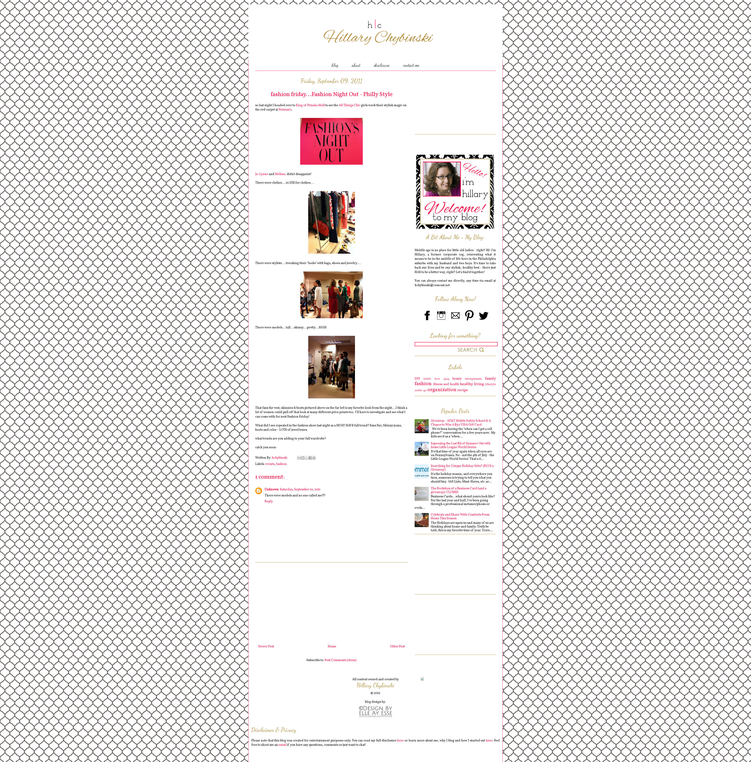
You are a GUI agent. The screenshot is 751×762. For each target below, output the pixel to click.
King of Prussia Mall (310, 105)
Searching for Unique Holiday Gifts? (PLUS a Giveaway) (462, 468)
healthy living (472, 384)
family (490, 378)
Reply (269, 501)
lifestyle (490, 384)
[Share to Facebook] (310, 458)
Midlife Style (431, 379)
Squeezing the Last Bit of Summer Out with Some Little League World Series (460, 445)
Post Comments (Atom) (341, 660)
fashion (281, 464)
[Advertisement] (331, 602)
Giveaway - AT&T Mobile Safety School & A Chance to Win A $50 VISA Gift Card (461, 423)
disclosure (382, 65)
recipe (462, 390)
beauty (457, 379)
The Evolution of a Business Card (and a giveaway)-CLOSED (458, 490)
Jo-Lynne (261, 174)
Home (332, 646)
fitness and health (446, 384)
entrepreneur (473, 379)
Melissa (280, 174)
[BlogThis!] (303, 458)
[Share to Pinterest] (314, 458)
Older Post (397, 646)
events (269, 464)
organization (442, 389)
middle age (421, 390)
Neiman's (284, 110)
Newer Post (266, 646)
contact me (411, 65)
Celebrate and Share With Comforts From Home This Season (460, 517)
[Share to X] (306, 458)
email (282, 745)
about (356, 65)
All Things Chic (349, 105)
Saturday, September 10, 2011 (300, 489)
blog (335, 65)
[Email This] (299, 458)
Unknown (272, 489)
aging (446, 379)
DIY (417, 379)
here (400, 741)
